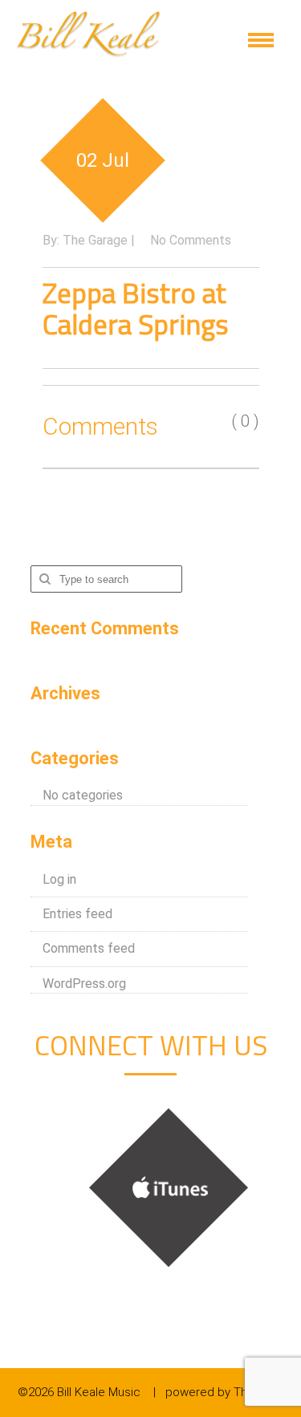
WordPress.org (84, 983)
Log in (59, 879)
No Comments (190, 240)
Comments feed (89, 948)
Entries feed (77, 913)
